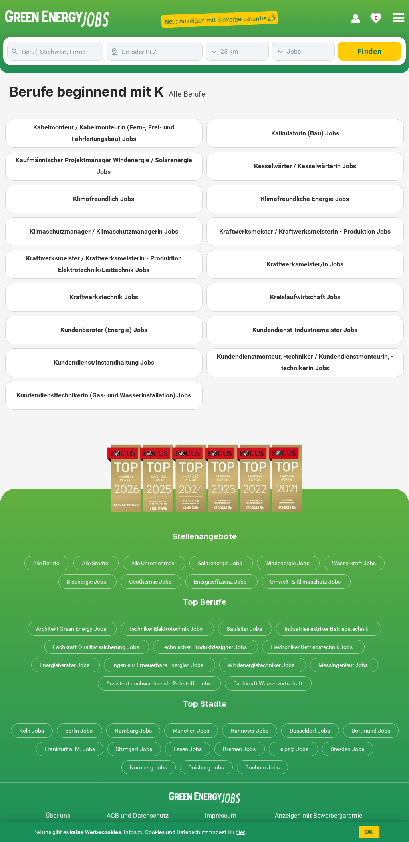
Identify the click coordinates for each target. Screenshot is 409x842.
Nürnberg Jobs (148, 767)
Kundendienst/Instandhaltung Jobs (104, 362)
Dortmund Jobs (370, 730)
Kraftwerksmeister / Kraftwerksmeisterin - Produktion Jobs (305, 231)
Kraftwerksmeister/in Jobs (304, 264)
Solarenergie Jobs (220, 563)
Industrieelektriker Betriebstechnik (326, 629)
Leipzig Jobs (292, 749)
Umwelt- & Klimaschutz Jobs (305, 581)
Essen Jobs (187, 749)
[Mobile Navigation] (398, 13)
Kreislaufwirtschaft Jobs (305, 297)
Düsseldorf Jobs (310, 730)
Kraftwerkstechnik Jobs (103, 297)
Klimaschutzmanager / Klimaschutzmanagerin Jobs (104, 231)
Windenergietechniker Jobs (261, 665)
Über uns (58, 815)
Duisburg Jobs (206, 767)
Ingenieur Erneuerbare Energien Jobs (157, 665)
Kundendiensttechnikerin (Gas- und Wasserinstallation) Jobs (103, 395)
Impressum (220, 815)
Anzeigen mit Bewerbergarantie (318, 815)
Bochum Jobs (262, 767)
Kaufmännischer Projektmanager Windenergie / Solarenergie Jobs (104, 165)
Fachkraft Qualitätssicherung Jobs (96, 647)
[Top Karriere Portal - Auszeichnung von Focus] (204, 478)
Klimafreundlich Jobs (103, 199)
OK (369, 832)
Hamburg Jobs (133, 730)
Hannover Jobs (249, 730)
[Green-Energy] (57, 18)
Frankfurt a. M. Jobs (69, 749)
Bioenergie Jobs (86, 581)
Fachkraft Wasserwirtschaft (268, 683)
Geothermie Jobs (150, 581)
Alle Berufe (187, 94)
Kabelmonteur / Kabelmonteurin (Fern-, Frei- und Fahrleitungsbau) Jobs (103, 133)
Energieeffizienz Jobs (220, 581)
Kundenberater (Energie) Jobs (103, 330)
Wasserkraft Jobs (354, 563)
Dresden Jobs (347, 749)
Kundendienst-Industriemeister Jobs (304, 330)
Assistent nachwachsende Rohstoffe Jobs (158, 683)
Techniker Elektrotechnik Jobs (166, 629)
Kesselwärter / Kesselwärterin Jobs (305, 166)
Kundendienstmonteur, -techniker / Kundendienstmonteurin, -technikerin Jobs (305, 362)
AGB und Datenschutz (138, 815)
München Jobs (191, 730)
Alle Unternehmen (153, 563)
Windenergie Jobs (287, 563)
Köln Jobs (31, 730)
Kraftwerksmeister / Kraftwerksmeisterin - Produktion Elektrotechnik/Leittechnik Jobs (104, 264)
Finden (369, 51)
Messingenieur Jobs (343, 665)
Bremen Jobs (239, 749)
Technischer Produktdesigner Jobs (204, 647)
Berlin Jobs (79, 730)
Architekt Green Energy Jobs (71, 629)
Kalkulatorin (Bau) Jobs (305, 133)
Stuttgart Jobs (134, 749)
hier (240, 832)
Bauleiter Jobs (244, 629)
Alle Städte (95, 563)
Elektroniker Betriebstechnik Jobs (311, 647)
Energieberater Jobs (64, 665)
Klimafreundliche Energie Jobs (305, 199)
